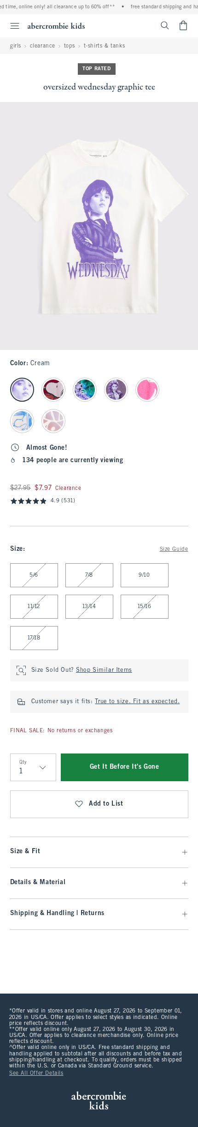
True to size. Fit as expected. (137, 702)
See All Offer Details (36, 1073)
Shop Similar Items (104, 670)
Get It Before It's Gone (124, 767)
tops (69, 46)
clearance (42, 46)
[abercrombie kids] (56, 25)
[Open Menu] (11, 26)
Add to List (106, 804)
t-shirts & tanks (104, 46)
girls (15, 46)
